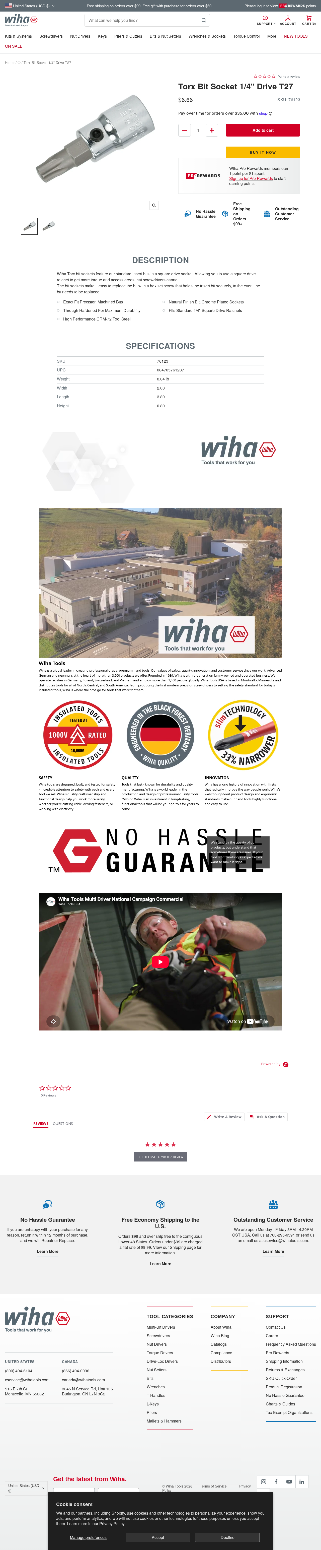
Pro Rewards (277, 1352)
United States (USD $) (23, 1488)
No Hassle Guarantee (285, 1395)
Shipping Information (284, 1361)
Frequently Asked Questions (291, 1344)
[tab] (224, 1117)
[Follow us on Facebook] (276, 1481)
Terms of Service (214, 1486)
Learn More (47, 1251)
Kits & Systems (18, 36)
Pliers (152, 1412)
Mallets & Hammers (164, 1421)
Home (10, 62)
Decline (227, 1537)
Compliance (221, 1352)
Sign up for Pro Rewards (251, 178)
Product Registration (284, 1386)
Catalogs (219, 1344)
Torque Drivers (160, 1352)
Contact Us (276, 1327)
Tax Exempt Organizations (289, 1412)
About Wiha (221, 1327)
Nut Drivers (80, 36)
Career (272, 1335)
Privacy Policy (112, 1523)
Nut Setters (157, 1369)
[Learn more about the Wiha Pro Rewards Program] (204, 176)
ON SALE (14, 46)
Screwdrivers (51, 36)
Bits (150, 1378)
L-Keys (153, 1403)
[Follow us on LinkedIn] (302, 1481)
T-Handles (156, 1395)
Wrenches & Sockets (207, 36)
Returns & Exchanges (285, 1369)
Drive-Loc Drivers (162, 1361)
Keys (102, 36)
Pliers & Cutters (128, 36)
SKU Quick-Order (281, 1378)
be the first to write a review (160, 1157)
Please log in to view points (280, 6)
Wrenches (156, 1386)
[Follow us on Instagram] (263, 1481)
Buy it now (263, 152)
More (271, 36)
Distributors (221, 1361)
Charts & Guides (280, 1403)
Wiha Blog (220, 1335)
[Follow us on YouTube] (289, 1481)
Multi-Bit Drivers (161, 1327)
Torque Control (246, 36)
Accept (158, 1537)
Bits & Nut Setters (165, 36)
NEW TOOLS (296, 36)
